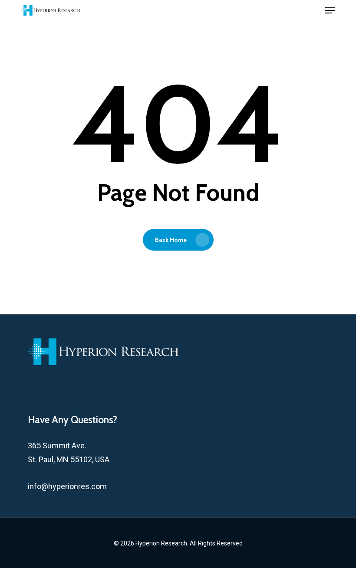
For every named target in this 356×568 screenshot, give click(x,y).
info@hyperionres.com (67, 486)
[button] (330, 10)
